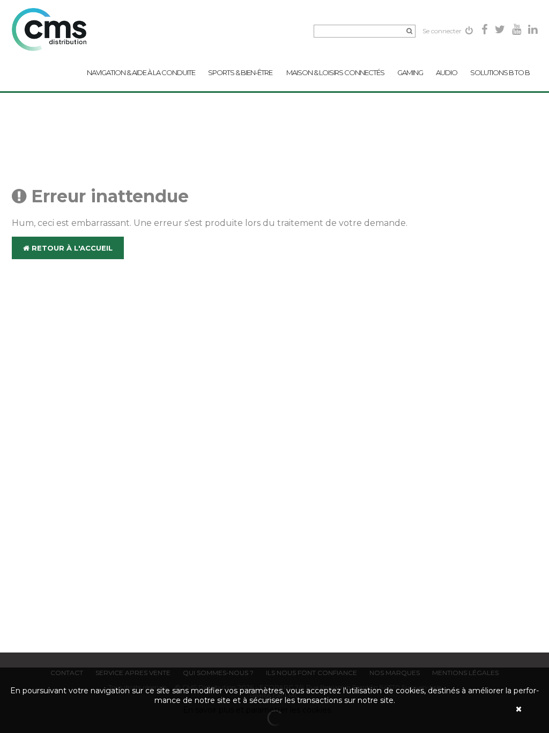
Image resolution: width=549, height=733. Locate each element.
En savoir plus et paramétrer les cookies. (257, 710)
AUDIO (446, 72)
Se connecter (442, 31)
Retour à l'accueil (71, 248)
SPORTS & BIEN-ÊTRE (240, 72)
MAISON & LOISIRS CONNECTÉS (335, 72)
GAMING (410, 72)
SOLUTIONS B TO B (500, 72)
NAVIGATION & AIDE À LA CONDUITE (141, 72)
